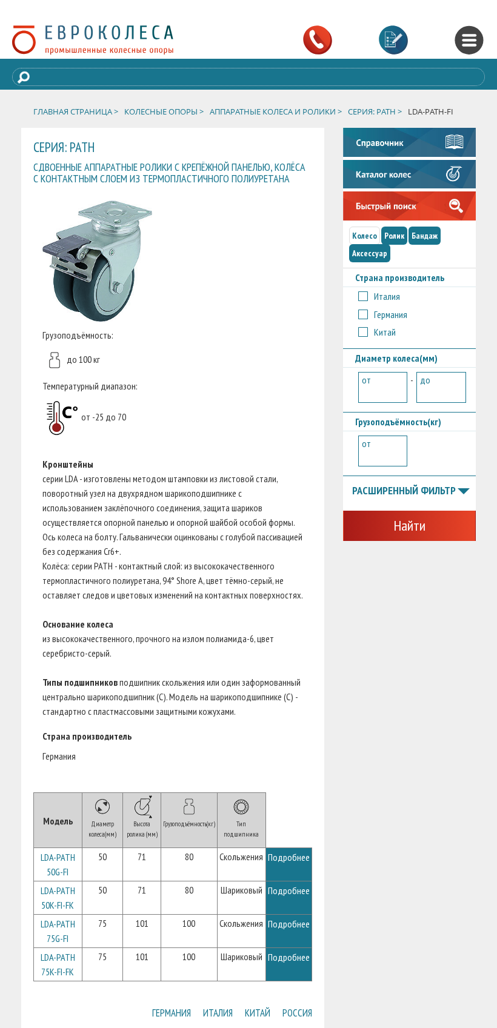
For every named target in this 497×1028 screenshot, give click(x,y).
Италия (195, 1015)
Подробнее (289, 857)
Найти (409, 525)
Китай (244, 1015)
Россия (292, 1015)
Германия (137, 1015)
